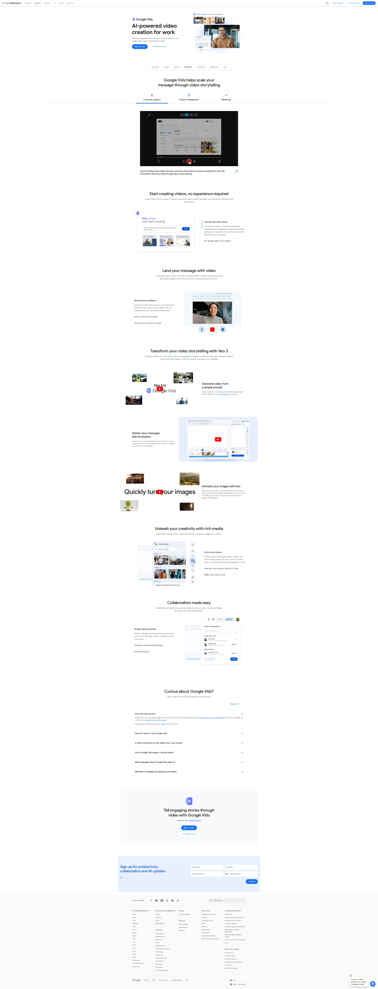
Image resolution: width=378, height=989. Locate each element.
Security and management (166, 911)
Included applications (141, 911)
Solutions (28, 3)
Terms (154, 980)
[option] (155, 67)
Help (186, 980)
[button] (373, 984)
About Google (163, 980)
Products (37, 3)
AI (54, 3)
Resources (70, 3)
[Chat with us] (373, 984)
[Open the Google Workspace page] (11, 3)
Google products (176, 980)
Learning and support (233, 911)
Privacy (146, 980)
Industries (47, 3)
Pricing (61, 3)
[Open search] (327, 3)
